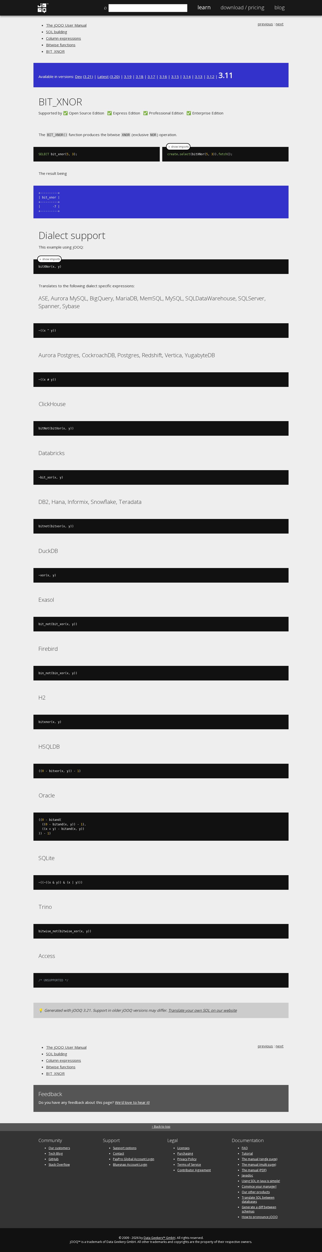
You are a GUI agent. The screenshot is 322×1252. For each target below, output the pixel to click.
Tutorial (247, 1153)
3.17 (151, 76)
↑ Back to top (161, 1126)
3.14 (187, 76)
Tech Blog (56, 1153)
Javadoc (247, 1175)
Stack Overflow (59, 1164)
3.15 (175, 76)
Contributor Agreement (194, 1170)
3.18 (139, 76)
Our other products (256, 1192)
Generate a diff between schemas (259, 1209)
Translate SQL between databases (258, 1199)
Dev (78, 76)
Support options (124, 1148)
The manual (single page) (259, 1159)
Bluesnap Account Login (130, 1164)
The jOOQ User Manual (66, 25)
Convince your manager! (259, 1186)
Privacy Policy (186, 1159)
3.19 (128, 76)
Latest (103, 76)
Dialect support (71, 235)
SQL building (56, 31)
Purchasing (185, 1153)
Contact (118, 1153)
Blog (279, 7)
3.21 (88, 76)
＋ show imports (178, 146)
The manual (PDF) (254, 1170)
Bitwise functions (60, 44)
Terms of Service (189, 1164)
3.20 (114, 76)
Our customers (59, 1148)
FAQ (245, 1148)
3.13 (199, 76)
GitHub (54, 1159)
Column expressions (63, 38)
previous (265, 23)
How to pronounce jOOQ (260, 1217)
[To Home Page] (43, 11)
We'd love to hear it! (132, 1102)
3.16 (163, 76)
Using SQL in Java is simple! (261, 1181)
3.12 (210, 76)
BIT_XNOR (55, 51)
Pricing (242, 7)
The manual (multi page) (259, 1164)
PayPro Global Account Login (133, 1159)
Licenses (183, 1148)
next (280, 23)
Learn (204, 7)
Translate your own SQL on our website (202, 1010)
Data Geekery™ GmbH (159, 1238)
